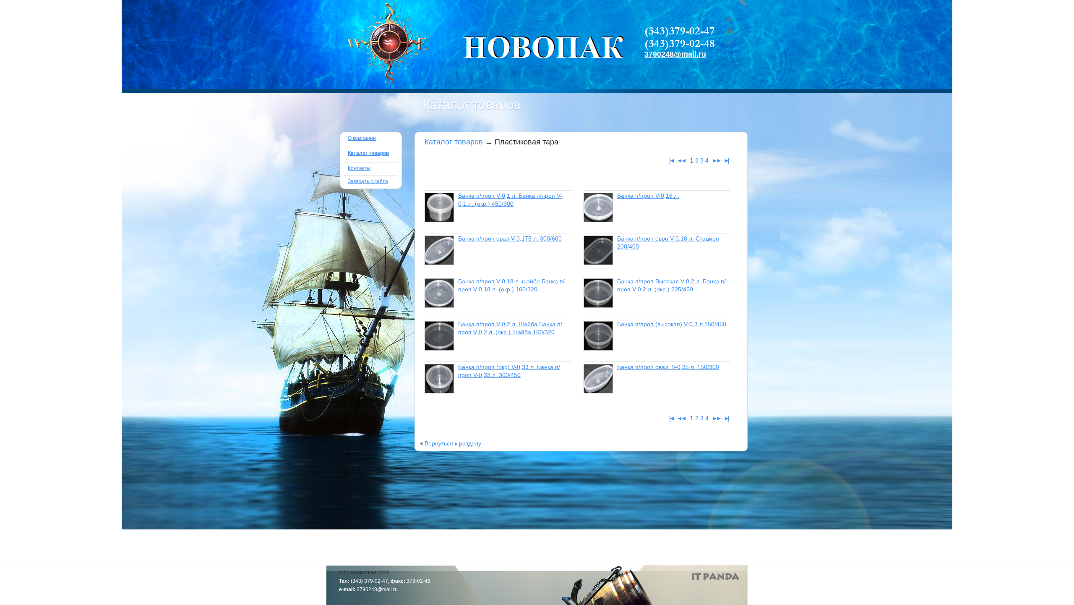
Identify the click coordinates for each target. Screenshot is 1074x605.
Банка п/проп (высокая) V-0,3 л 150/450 (671, 324)
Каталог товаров (454, 142)
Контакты (359, 168)
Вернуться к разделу (453, 443)
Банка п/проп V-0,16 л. (648, 195)
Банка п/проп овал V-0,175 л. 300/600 (510, 238)
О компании (362, 138)
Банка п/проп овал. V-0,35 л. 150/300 (668, 367)
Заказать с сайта (368, 181)
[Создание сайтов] (715, 576)
